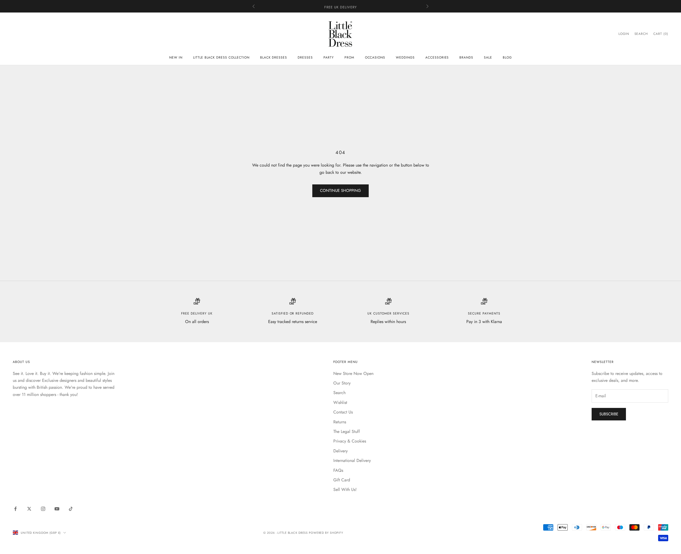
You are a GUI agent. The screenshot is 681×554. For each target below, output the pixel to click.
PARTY (328, 57)
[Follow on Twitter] (29, 508)
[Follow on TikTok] (70, 508)
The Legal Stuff (346, 431)
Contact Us (343, 412)
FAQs (338, 470)
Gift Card (341, 480)
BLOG (507, 57)
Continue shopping (340, 190)
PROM (349, 57)
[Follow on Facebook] (15, 508)
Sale (488, 57)
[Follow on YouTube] (57, 508)
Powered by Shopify (326, 533)
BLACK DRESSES (273, 57)
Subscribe (608, 414)
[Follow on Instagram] (43, 508)
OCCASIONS (375, 57)
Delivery (340, 451)
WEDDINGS (405, 57)
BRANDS (466, 57)
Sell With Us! (345, 489)
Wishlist (340, 402)
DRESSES (305, 57)
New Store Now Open (353, 373)
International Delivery (352, 460)
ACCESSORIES (437, 57)
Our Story (342, 383)
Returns (339, 422)
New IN (175, 57)
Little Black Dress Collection (221, 57)
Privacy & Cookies (349, 441)
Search (339, 393)
